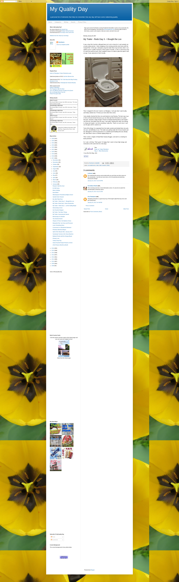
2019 (53, 153)
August (55, 168)
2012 (53, 257)
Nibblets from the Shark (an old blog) (59, 35)
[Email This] (106, 163)
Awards (73, 22)
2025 (53, 140)
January (55, 184)
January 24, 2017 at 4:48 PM (95, 202)
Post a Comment (90, 205)
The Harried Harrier (58, 218)
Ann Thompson (92, 196)
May (54, 175)
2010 (53, 261)
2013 (53, 254)
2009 (53, 263)
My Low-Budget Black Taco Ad (57, 92)
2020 (53, 151)
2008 (53, 265)
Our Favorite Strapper (58, 210)
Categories (58, 22)
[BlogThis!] (108, 163)
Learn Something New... (59, 225)
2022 (53, 147)
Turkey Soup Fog (57, 240)
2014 (53, 252)
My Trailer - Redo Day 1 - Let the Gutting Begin (64, 205)
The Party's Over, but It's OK (67, 32)
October (55, 164)
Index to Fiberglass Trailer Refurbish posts (60, 73)
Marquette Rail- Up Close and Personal (63, 223)
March (54, 179)
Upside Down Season (58, 197)
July (54, 171)
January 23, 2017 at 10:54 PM (95, 180)
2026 (53, 138)
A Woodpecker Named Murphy (68, 82)
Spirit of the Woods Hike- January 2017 (62, 231)
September (56, 166)
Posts (53, 537)
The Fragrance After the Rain (57, 89)
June (54, 173)
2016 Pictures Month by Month (60, 245)
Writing (66, 22)
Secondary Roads (92, 185)
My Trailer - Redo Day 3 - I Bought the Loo (63, 201)
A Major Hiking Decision (68, 31)
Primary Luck (56, 238)
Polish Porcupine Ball (55, 93)
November (55, 162)
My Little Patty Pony (58, 199)
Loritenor (90, 173)
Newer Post (87, 209)
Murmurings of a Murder (59, 216)
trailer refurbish (102, 165)
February (55, 182)
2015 (53, 250)
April (54, 177)
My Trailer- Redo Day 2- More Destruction (63, 203)
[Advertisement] (55, 303)
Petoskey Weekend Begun (59, 229)
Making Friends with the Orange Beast (62, 236)
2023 (53, 145)
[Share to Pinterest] (113, 163)
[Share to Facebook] (111, 163)
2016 (53, 248)
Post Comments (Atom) (96, 211)
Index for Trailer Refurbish (102, 149)
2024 (53, 142)
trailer (97, 165)
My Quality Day (69, 9)
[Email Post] (103, 163)
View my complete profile (62, 44)
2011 (53, 259)
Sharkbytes (61, 42)
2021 (53, 149)
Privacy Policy (82, 22)
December (55, 160)
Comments (55, 539)
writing (108, 165)
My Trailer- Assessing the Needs (61, 214)
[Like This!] (86, 157)
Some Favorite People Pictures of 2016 (62, 242)
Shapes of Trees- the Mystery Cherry (62, 221)
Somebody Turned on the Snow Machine (63, 234)
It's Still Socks (56, 188)
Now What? (56, 192)
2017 (53, 158)
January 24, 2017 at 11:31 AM (95, 191)
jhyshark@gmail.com (109, 29)
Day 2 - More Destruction (101, 151)
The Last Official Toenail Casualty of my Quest (61, 90)
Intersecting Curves (57, 207)
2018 (53, 156)
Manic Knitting (56, 190)
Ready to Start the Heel (58, 186)
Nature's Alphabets (54, 87)
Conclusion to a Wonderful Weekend (62, 227)
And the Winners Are (68, 76)
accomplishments (92, 165)
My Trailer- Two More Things (60, 212)
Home (50, 22)
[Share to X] (109, 163)
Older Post (126, 209)
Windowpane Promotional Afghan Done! (63, 194)
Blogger (93, 570)
